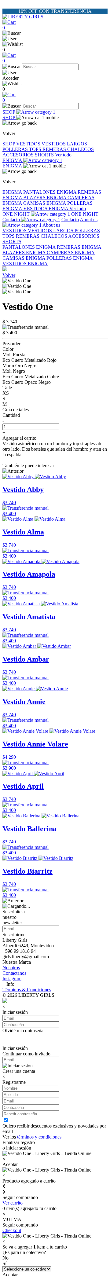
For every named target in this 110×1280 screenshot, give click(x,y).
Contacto (11, 219)
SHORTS (45, 154)
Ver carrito (12, 1202)
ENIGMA (12, 160)
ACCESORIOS (18, 154)
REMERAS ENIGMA (79, 247)
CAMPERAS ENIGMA (71, 252)
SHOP (9, 112)
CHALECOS (80, 149)
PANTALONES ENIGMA (50, 192)
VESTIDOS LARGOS (64, 143)
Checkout (11, 1230)
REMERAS (54, 149)
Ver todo (63, 154)
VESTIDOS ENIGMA (46, 208)
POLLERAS (15, 149)
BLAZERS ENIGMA (45, 197)
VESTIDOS (29, 143)
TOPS (35, 149)
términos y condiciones (39, 1136)
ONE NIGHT (16, 214)
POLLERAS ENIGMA (69, 258)
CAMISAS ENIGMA (45, 203)
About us (51, 225)
